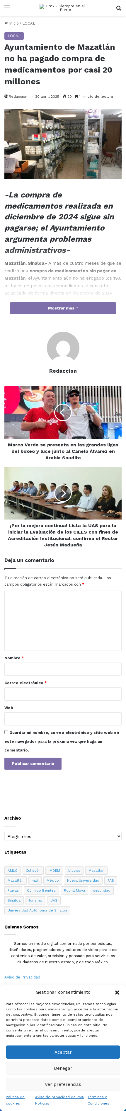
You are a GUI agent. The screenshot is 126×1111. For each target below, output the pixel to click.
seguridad (101, 890)
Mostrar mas (62, 308)
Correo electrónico (25, 683)
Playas (13, 890)
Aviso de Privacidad (22, 977)
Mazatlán (15, 880)
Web (8, 708)
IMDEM (54, 870)
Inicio (13, 23)
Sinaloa (14, 900)
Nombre (14, 658)
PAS (111, 880)
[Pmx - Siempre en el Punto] (63, 8)
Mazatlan (96, 870)
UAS (53, 900)
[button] (117, 992)
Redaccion (18, 96)
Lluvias (74, 870)
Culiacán (33, 870)
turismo (35, 900)
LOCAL (28, 23)
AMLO (13, 870)
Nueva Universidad (83, 880)
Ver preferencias (63, 1084)
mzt (35, 880)
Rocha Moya (74, 890)
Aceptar (63, 1052)
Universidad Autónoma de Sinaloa (37, 910)
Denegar (63, 1068)
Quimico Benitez (41, 890)
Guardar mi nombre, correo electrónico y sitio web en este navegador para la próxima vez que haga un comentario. (61, 741)
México (53, 880)
